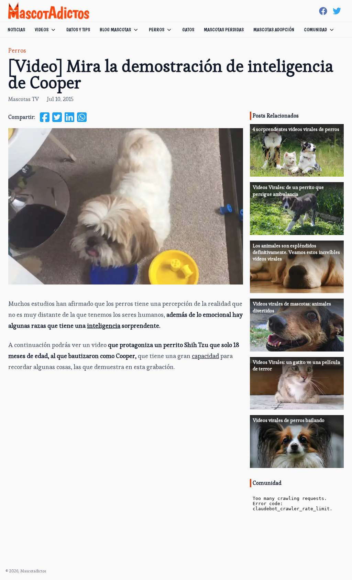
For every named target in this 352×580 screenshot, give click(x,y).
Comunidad (315, 29)
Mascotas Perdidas (224, 29)
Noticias (16, 29)
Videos (41, 29)
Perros (156, 29)
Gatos (188, 29)
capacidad (205, 356)
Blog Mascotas (115, 29)
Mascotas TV (23, 99)
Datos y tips (78, 29)
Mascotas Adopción (273, 29)
